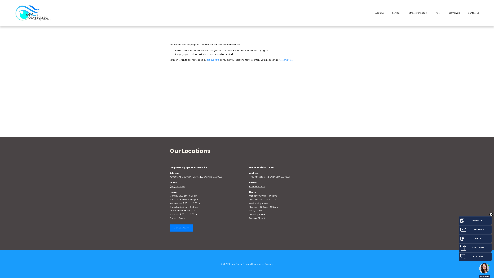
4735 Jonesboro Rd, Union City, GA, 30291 (269, 176)
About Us (379, 12)
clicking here (213, 59)
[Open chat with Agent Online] (484, 268)
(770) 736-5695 (177, 186)
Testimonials (453, 12)
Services (396, 12)
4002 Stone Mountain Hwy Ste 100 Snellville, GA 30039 (196, 176)
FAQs (437, 12)
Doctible (269, 264)
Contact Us (473, 12)
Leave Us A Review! (181, 228)
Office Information (417, 12)
